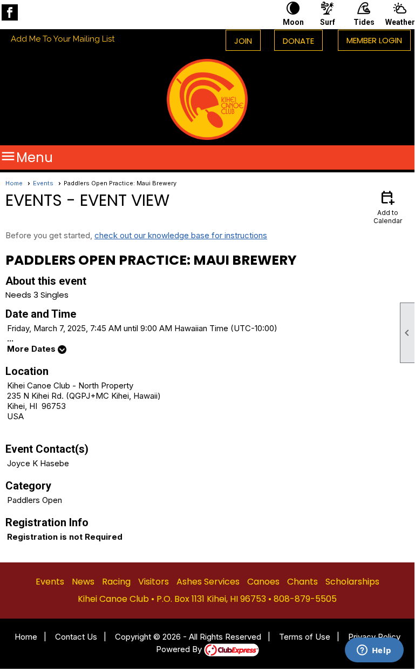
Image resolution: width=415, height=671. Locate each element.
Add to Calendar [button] (387, 207)
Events (43, 183)
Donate (298, 40)
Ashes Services (208, 581)
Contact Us (76, 637)
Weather (399, 22)
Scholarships (352, 581)
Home (14, 183)
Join (243, 40)
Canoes (263, 581)
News (83, 581)
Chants (302, 581)
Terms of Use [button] (304, 637)
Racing (116, 581)
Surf (327, 22)
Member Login (374, 40)
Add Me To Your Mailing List (62, 39)
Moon (293, 22)
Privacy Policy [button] (374, 637)
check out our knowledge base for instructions (180, 235)
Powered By (180, 649)
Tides (364, 22)
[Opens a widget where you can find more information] (374, 651)
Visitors (153, 581)
